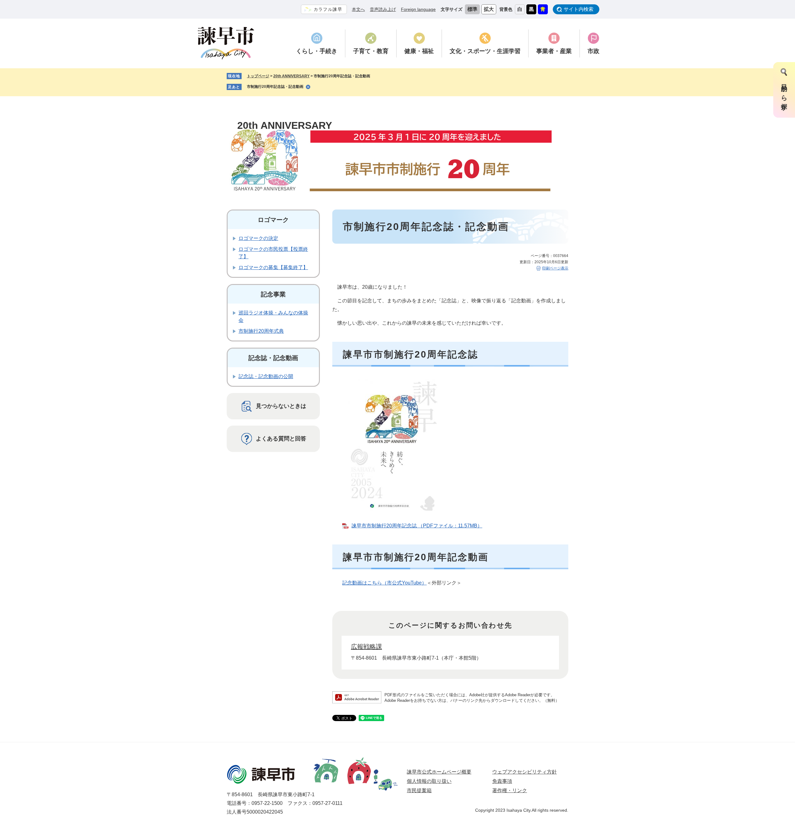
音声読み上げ (383, 9)
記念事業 (273, 294)
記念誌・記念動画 (273, 357)
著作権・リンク (509, 790)
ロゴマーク (273, 219)
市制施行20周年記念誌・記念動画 (275, 86)
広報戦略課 (366, 646)
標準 (472, 9)
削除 (308, 87)
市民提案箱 (419, 790)
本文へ (358, 9)
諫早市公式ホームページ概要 (439, 771)
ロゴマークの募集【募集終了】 (273, 267)
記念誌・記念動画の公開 (265, 376)
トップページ (258, 76)
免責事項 (502, 781)
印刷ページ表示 (555, 268)
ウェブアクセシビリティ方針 (524, 771)
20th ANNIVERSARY (291, 76)
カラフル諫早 (328, 9)
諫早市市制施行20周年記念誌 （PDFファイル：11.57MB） (417, 525)
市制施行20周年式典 (261, 331)
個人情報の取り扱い (429, 781)
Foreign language (418, 9)
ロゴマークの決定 (258, 238)
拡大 (489, 9)
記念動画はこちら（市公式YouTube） (384, 582)
